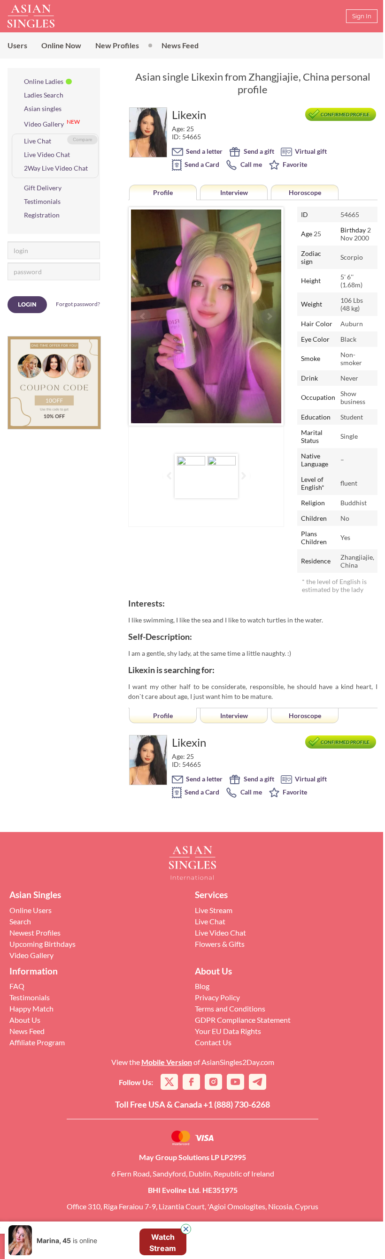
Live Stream (213, 910)
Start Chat (351, 1242)
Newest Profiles (35, 932)
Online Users (30, 910)
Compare (82, 139)
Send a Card (201, 164)
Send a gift (258, 151)
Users (17, 45)
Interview (234, 192)
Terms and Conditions (230, 1008)
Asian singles (43, 108)
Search (20, 921)
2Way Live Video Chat (56, 168)
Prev (143, 316)
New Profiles (117, 45)
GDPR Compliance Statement (243, 1019)
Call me (250, 164)
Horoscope (305, 192)
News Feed (180, 45)
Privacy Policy (217, 997)
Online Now (61, 45)
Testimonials (42, 201)
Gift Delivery (43, 188)
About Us (24, 1019)
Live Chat (37, 141)
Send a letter (204, 151)
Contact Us (213, 1042)
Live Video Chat (47, 154)
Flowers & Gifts (220, 943)
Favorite (294, 164)
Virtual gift (310, 151)
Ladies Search (43, 95)
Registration (42, 215)
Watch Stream (162, 1242)
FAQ (16, 986)
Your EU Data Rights (228, 1031)
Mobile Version (166, 1061)
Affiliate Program (37, 1042)
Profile (163, 192)
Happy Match (31, 1008)
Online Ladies (43, 81)
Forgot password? (78, 303)
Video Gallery (44, 124)
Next (269, 316)
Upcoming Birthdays (42, 943)
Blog (202, 986)
